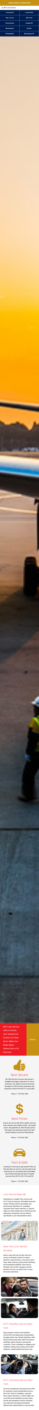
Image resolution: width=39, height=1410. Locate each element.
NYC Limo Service (10, 8)
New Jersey (10, 18)
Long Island (29, 12)
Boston (29, 28)
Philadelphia (10, 34)
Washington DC (29, 34)
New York (29, 18)
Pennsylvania (9, 23)
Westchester (10, 28)
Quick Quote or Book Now (19, 3)
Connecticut (10, 12)
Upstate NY (29, 23)
